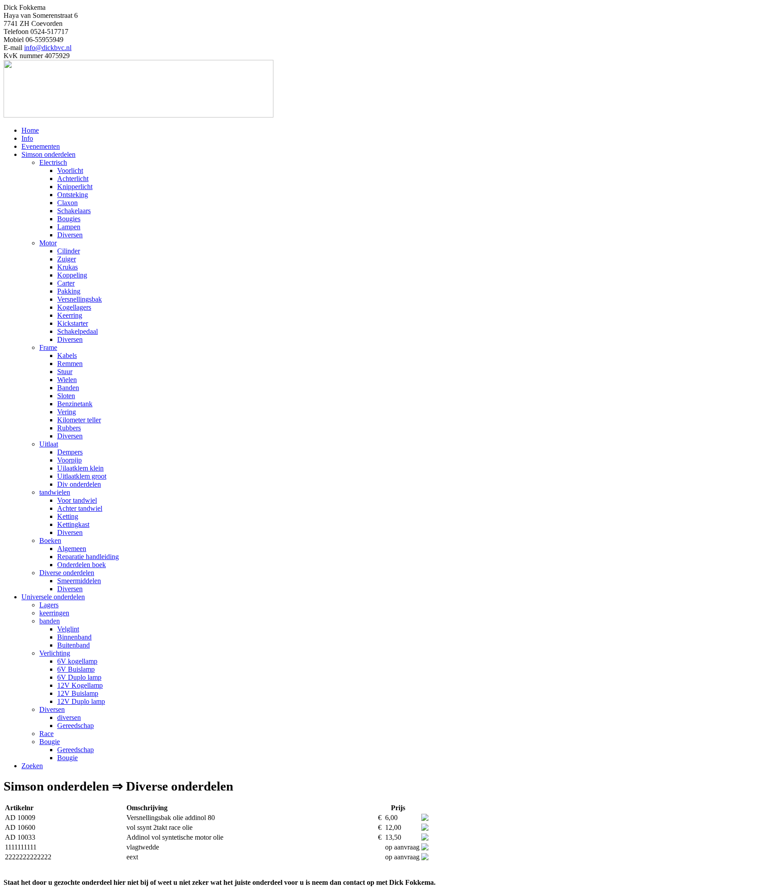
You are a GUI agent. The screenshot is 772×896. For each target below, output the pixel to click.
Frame (48, 347)
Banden (68, 387)
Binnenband (74, 637)
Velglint (68, 629)
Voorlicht (70, 170)
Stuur (64, 371)
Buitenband (73, 645)
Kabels (67, 355)
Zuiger (66, 259)
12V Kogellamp (80, 685)
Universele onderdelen (53, 597)
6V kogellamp (77, 661)
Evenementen (40, 146)
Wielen (67, 379)
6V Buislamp (76, 669)
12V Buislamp (77, 693)
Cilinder (68, 251)
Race (46, 733)
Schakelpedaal (77, 331)
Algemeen (71, 548)
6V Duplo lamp (79, 677)
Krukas (67, 267)
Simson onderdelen (48, 154)
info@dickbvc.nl (47, 47)
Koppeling (72, 275)
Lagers (49, 605)
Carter (66, 283)
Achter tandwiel (79, 508)
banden (49, 621)
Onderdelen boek (81, 564)
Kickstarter (72, 323)
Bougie (49, 741)
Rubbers (69, 428)
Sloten (66, 396)
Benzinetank (74, 404)
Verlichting (54, 653)
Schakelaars (74, 211)
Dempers (70, 452)
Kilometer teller (79, 420)
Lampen (68, 227)
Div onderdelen (79, 484)
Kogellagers (74, 307)
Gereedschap (75, 725)
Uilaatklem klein (80, 468)
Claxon (67, 202)
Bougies (68, 219)
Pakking (68, 291)
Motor (48, 243)
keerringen (54, 613)
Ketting (67, 516)
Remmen (70, 363)
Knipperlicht (74, 186)
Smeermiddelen (79, 581)
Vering (66, 412)
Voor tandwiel (77, 500)
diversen (69, 717)
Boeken (50, 540)
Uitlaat (48, 444)
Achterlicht (72, 178)
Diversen (70, 235)
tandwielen (54, 492)
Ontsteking (72, 194)
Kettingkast (73, 524)
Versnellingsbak (79, 299)
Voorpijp (69, 460)
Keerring (69, 315)
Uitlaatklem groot (81, 476)
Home (30, 130)
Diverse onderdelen (66, 572)
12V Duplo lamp (81, 701)
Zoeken (32, 766)
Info (27, 138)
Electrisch (53, 162)
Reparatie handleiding (88, 556)
